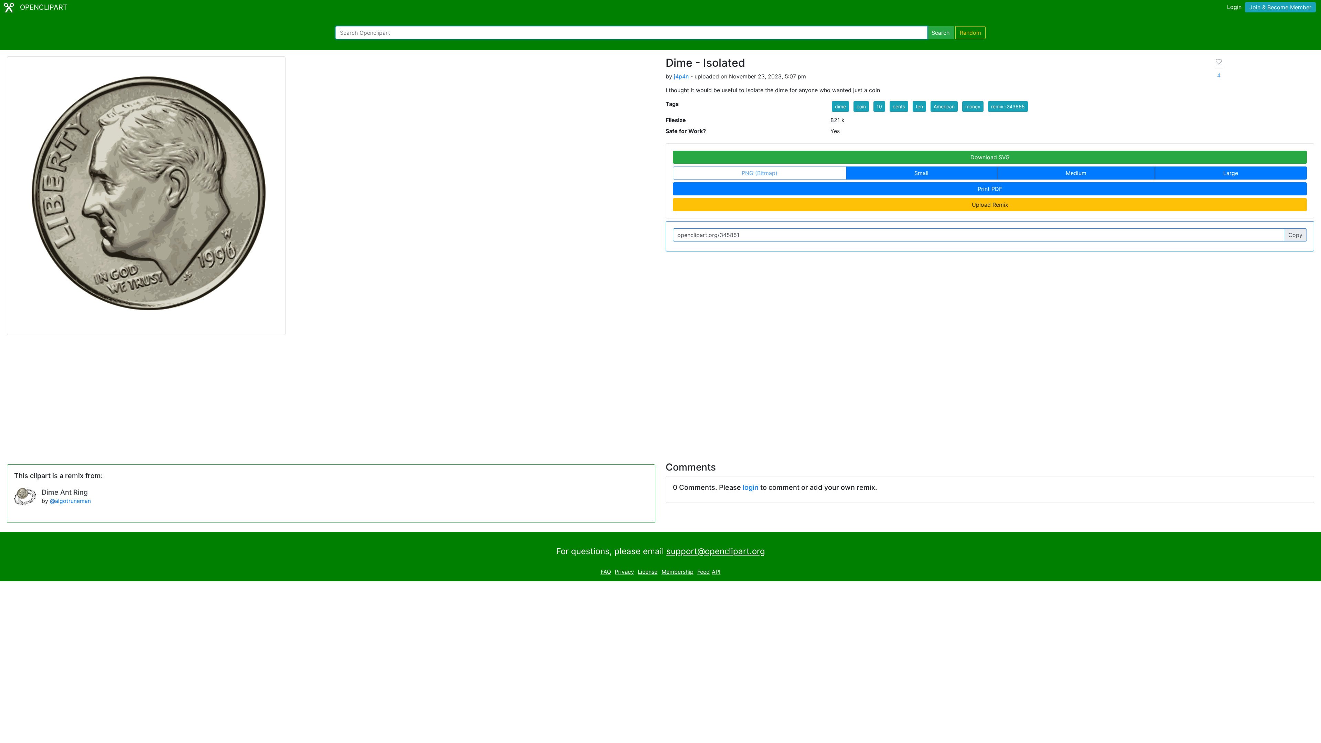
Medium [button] (1076, 173)
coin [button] (861, 106)
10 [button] (879, 106)
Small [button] (921, 173)
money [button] (972, 106)
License (647, 571)
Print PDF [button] (990, 188)
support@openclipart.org (715, 551)
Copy (1295, 234)
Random (970, 32)
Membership (678, 571)
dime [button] (840, 106)
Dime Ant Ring (65, 492)
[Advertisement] (660, 394)
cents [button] (899, 106)
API (716, 571)
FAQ (606, 571)
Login (1234, 6)
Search (940, 32)
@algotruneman (70, 500)
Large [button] (1230, 173)
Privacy (624, 571)
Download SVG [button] (990, 157)
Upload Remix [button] (990, 204)
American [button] (944, 106)
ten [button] (919, 106)
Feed (703, 571)
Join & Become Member (1280, 7)
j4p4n (681, 76)
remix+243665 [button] (1008, 106)
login (751, 487)
